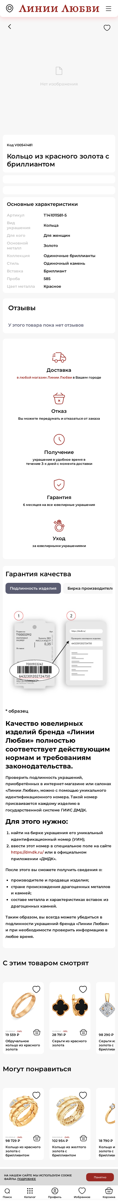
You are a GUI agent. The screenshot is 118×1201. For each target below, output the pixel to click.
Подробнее (26, 1179)
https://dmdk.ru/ (27, 852)
